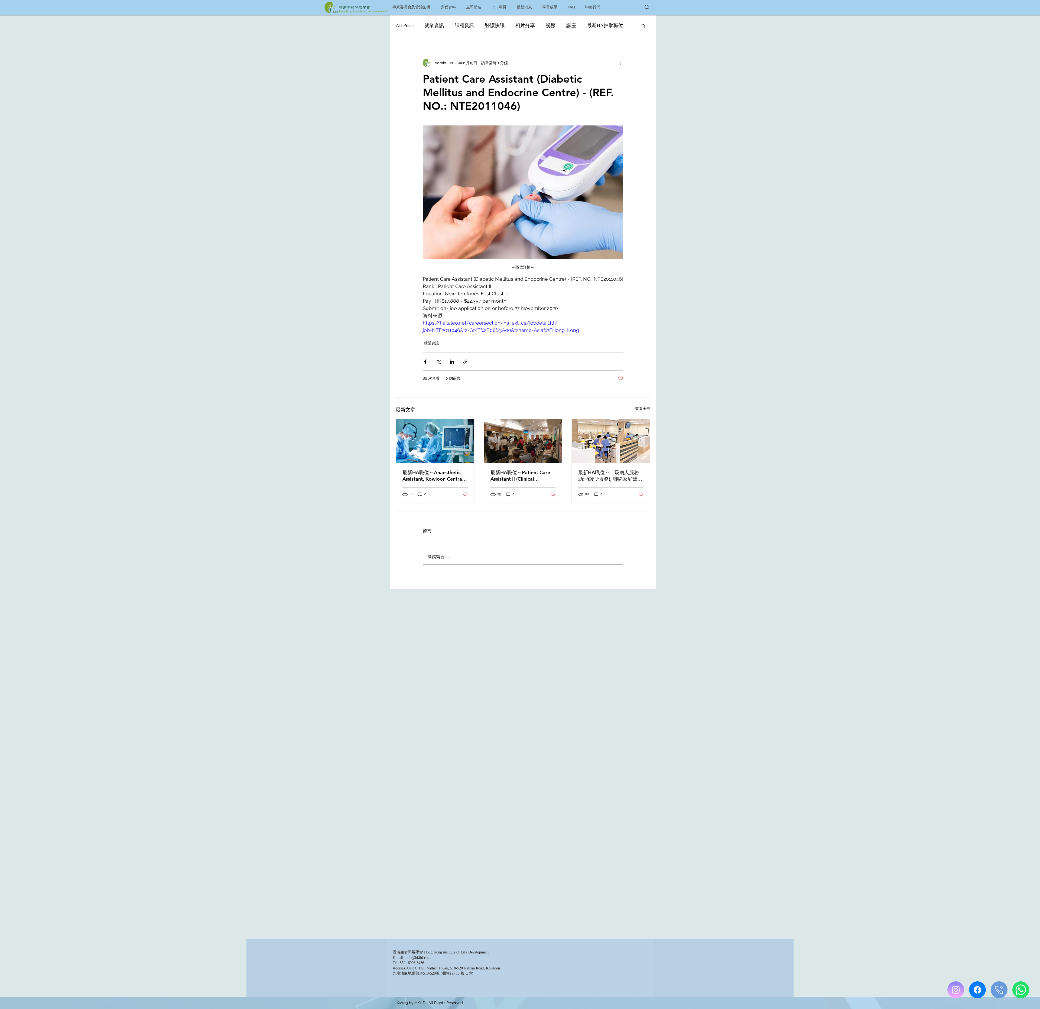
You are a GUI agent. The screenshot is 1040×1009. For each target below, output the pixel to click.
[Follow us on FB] (977, 989)
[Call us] (999, 989)
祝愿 (550, 25)
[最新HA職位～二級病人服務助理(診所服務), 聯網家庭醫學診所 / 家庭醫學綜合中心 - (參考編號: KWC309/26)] (611, 441)
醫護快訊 (495, 25)
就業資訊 (434, 25)
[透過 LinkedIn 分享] (451, 361)
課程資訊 (464, 25)
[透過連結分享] (465, 361)
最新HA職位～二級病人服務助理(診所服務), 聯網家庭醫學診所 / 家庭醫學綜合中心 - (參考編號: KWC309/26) (610, 475)
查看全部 (642, 408)
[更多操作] (620, 63)
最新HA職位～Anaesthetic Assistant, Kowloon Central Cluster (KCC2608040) (432, 475)
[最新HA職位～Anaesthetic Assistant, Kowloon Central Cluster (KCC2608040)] (435, 441)
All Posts (405, 25)
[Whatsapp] (1020, 989)
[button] (448, 7)
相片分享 (525, 25)
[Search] (647, 7)
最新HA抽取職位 (605, 25)
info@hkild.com (418, 958)
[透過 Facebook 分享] (425, 361)
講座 (571, 25)
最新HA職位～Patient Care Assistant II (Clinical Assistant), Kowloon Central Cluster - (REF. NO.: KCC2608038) (521, 475)
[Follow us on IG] (955, 989)
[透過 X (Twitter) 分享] (438, 361)
